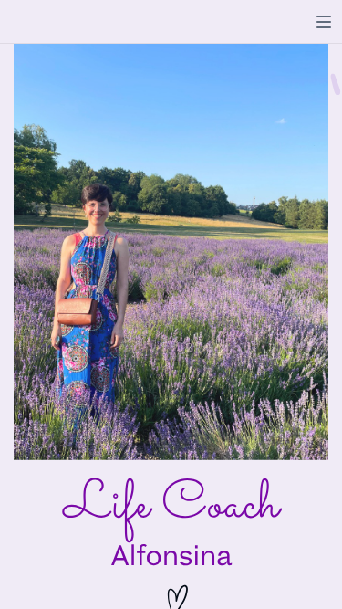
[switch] (324, 22)
